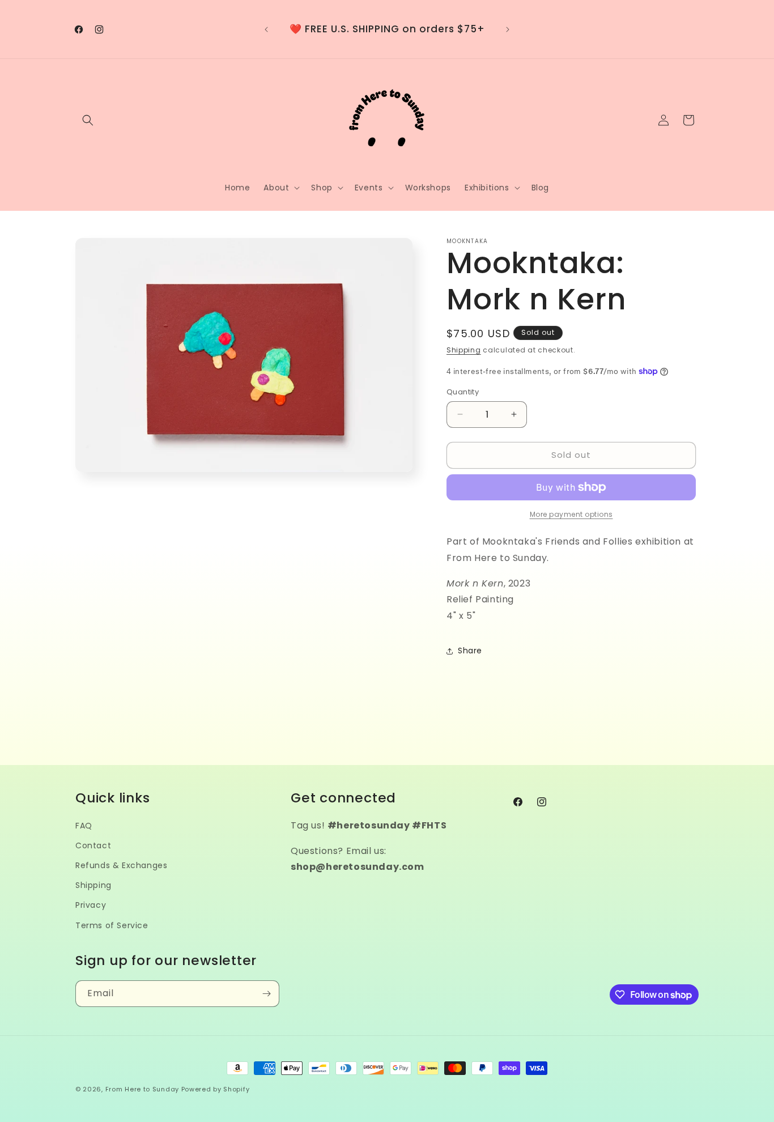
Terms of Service (111, 925)
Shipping (463, 350)
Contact (93, 845)
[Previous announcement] (266, 29)
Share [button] (470, 650)
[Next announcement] (507, 29)
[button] (87, 120)
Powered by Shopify (215, 1089)
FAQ (83, 825)
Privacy (90, 905)
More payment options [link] (571, 514)
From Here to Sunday (142, 1089)
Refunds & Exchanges (121, 865)
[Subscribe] (266, 993)
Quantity (462, 391)
